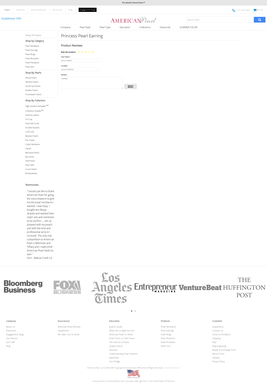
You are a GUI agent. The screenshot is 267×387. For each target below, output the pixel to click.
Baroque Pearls (32, 152)
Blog (70, 9)
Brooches (29, 157)
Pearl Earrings (31, 50)
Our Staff (10, 342)
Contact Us (217, 330)
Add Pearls (30, 161)
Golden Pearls (31, 90)
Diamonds (20, 9)
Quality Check (116, 346)
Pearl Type (105, 27)
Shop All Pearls (33, 35)
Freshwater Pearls (33, 94)
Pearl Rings (30, 54)
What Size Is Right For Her (121, 330)
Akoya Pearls (31, 77)
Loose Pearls (31, 169)
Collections (144, 27)
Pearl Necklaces (32, 46)
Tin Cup (28, 119)
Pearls (7, 9)
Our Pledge (114, 361)
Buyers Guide (115, 326)
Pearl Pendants (32, 62)
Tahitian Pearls (31, 82)
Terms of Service (172, 367)
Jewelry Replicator (38, 9)
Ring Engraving (219, 346)
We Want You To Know (68, 334)
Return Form (218, 353)
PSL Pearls (30, 140)
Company (65, 27)
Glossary (113, 349)
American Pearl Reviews (69, 326)
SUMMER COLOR (188, 27)
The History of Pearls (119, 342)
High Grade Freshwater (36, 105)
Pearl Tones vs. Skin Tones (122, 338)
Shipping (216, 338)
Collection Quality (34, 110)
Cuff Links (29, 131)
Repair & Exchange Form (224, 349)
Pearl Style (85, 27)
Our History (11, 338)
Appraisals (114, 357)
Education (125, 27)
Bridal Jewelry (31, 173)
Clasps (28, 148)
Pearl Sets (29, 66)
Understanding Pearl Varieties (123, 353)
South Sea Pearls (32, 86)
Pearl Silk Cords (32, 123)
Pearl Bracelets (32, 58)
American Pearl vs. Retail (121, 334)
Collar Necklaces (32, 144)
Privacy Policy (218, 361)
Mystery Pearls (31, 136)
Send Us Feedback (221, 334)
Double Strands (32, 127)
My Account (57, 9)
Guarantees (63, 330)
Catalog (215, 357)
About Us (10, 326)
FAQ (214, 342)
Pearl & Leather (32, 115)
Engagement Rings (87, 9)
